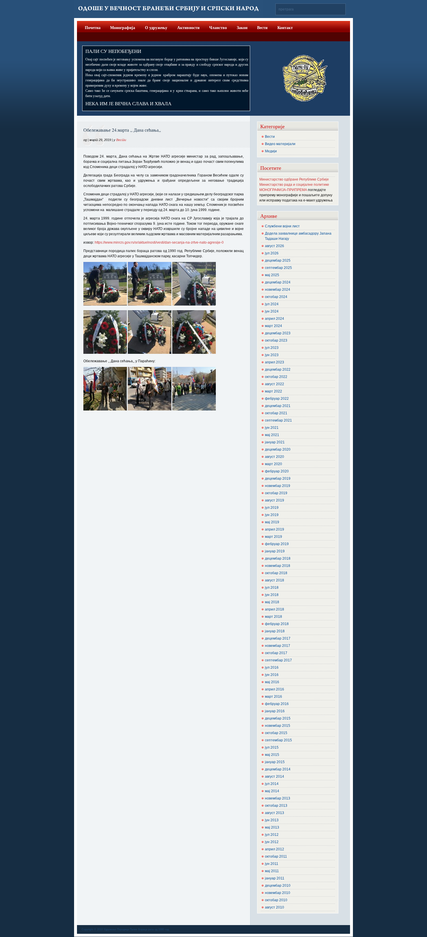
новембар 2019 (277, 486)
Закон (242, 27)
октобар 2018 (276, 573)
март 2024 (273, 326)
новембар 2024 (277, 290)
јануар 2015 (275, 762)
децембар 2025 (277, 260)
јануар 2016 (275, 711)
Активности (188, 27)
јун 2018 (272, 595)
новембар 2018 (277, 566)
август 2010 (274, 907)
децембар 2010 (277, 886)
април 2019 (274, 529)
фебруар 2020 (277, 471)
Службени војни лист (282, 226)
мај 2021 (272, 435)
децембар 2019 (277, 478)
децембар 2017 (277, 638)
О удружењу (156, 27)
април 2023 (274, 362)
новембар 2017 (277, 646)
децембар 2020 (277, 449)
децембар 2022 (277, 369)
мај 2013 (272, 827)
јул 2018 (272, 588)
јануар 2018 (275, 631)
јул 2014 (272, 784)
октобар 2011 (276, 856)
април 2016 (274, 689)
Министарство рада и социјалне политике (294, 185)
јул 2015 (272, 747)
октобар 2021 (276, 413)
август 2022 (274, 384)
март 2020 (273, 464)
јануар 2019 (275, 551)
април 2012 (274, 849)
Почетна (93, 27)
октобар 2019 (276, 493)
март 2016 (273, 697)
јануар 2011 (274, 878)
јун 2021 (272, 428)
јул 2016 (272, 667)
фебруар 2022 (277, 399)
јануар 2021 (275, 442)
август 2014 (274, 776)
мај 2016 (272, 682)
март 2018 (273, 617)
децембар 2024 (277, 282)
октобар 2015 (276, 733)
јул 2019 (272, 508)
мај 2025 (272, 275)
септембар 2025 (278, 268)
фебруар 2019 (277, 544)
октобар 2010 (276, 900)
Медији (271, 151)
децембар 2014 (277, 769)
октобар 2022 (276, 377)
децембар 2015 (277, 718)
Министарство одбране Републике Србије (294, 179)
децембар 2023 (277, 333)
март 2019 (273, 537)
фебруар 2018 (277, 624)
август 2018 (274, 580)
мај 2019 (272, 522)
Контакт (285, 27)
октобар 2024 (276, 297)
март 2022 (273, 391)
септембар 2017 (278, 660)
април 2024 (274, 319)
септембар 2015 (278, 740)
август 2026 (274, 246)
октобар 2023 (276, 340)
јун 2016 (272, 675)
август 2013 (274, 813)
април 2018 (274, 609)
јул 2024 (272, 304)
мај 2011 (272, 871)
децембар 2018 (277, 558)
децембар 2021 (277, 406)
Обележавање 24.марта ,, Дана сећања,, (122, 130)
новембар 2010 (277, 893)
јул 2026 (272, 253)
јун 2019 (272, 515)
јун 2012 (272, 842)
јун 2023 (272, 355)
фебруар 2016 (277, 704)
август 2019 (274, 500)
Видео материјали (280, 144)
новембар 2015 (277, 726)
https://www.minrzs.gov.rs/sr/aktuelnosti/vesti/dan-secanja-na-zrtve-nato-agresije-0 (159, 242)
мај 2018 (272, 602)
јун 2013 (272, 820)
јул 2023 (272, 348)
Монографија (122, 27)
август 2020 (274, 457)
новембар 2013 (277, 798)
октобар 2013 (276, 806)
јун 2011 (271, 864)
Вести (262, 27)
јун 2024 (272, 311)
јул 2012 (272, 835)
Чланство (218, 27)
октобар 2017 (276, 653)
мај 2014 (272, 791)
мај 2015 (272, 755)
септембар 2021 (278, 420)
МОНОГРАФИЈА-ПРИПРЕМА (283, 190)
